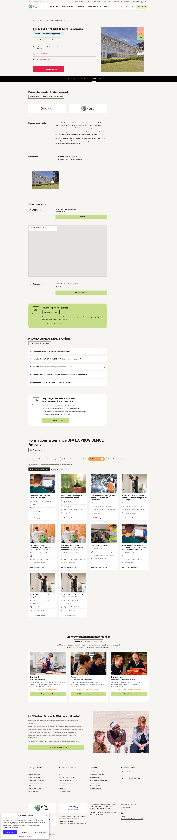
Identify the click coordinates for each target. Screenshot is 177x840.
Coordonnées (85, 79)
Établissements (44, 21)
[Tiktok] (135, 778)
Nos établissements (66, 7)
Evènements (80, 7)
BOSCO (90, 1)
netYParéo (107, 1)
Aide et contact (125, 772)
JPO (94, 79)
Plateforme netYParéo (96, 788)
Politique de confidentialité (25, 836)
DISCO (98, 1)
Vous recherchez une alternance (99, 780)
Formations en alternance (35, 772)
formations (104, 79)
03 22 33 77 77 (42, 54)
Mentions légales (125, 807)
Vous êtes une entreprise (97, 774)
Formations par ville (34, 777)
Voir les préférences (40, 832)
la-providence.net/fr (44, 59)
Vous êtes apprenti (95, 772)
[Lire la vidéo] (121, 732)
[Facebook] (126, 778)
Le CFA (106, 7)
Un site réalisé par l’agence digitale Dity (132, 819)
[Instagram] (131, 778)
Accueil (35, 21)
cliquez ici (107, 808)
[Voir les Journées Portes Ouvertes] (140, 38)
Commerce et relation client (67, 777)
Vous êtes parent (95, 777)
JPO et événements (34, 786)
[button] (47, 815)
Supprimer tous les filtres (59, 469)
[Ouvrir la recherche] (122, 7)
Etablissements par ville (35, 783)
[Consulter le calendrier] (67, 316)
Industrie (61, 786)
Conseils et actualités (94, 7)
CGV (122, 813)
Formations (54, 7)
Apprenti (126, 1)
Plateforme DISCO (95, 786)
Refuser (24, 832)
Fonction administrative (66, 780)
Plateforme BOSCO (95, 783)
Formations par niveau (34, 774)
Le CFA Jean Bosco (33, 791)
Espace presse (125, 810)
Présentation (72, 79)
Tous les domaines (64, 791)
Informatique (63, 788)
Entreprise (136, 1)
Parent (145, 1)
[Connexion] (133, 7)
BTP (60, 774)
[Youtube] (139, 778)
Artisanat (62, 772)
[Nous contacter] (67, 410)
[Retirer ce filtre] (39, 469)
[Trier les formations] (30, 459)
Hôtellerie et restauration (66, 783)
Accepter (10, 832)
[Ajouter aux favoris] (140, 29)
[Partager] (140, 33)
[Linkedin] (122, 778)
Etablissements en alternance (37, 780)
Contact (145, 7)
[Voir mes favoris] (127, 7)
